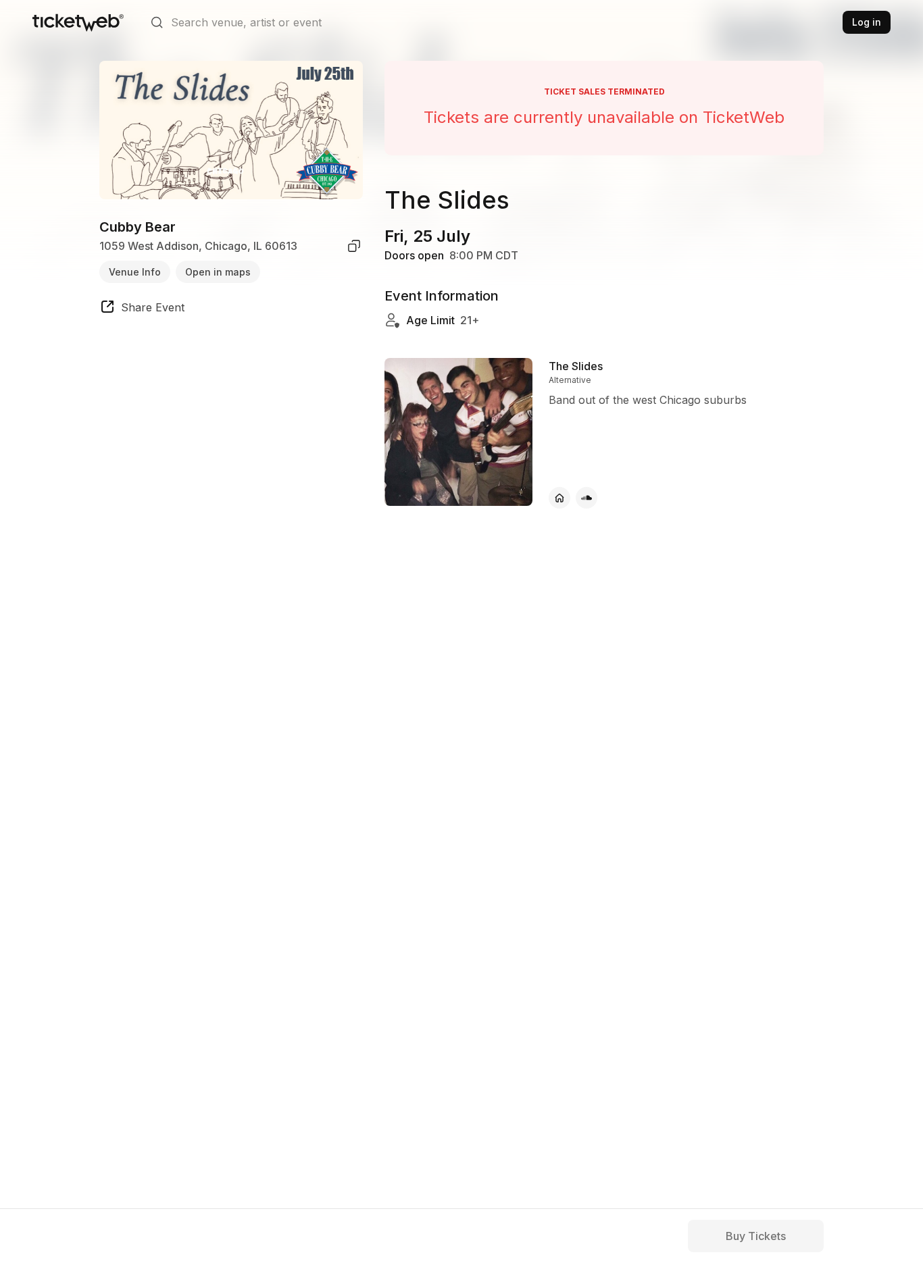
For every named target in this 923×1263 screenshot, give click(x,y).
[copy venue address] (354, 246)
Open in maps (218, 271)
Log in (866, 22)
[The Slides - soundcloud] (586, 498)
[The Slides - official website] (559, 498)
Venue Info (135, 271)
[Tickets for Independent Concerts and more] (78, 22)
